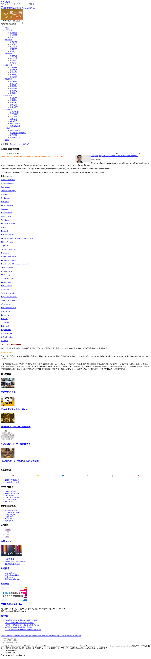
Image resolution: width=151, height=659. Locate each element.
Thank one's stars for (8, 249)
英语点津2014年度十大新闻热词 (16, 444)
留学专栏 (13, 102)
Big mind (4, 231)
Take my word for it (8, 300)
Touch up (4, 209)
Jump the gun (10, 515)
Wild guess (5, 202)
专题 (6, 541)
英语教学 (8, 109)
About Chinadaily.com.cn (10, 636)
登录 (31, 4)
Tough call (5, 322)
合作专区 (8, 128)
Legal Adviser (61, 636)
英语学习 (13, 135)
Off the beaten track (8, 180)
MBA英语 (13, 121)
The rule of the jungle (8, 191)
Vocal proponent (7, 267)
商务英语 (13, 116)
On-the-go (4, 194)
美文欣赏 (13, 49)
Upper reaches (6, 330)
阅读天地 (8, 40)
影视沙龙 (13, 77)
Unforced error (6, 213)
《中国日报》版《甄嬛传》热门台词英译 (20, 461)
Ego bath (4, 319)
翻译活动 (13, 88)
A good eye (5, 246)
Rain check (5, 326)
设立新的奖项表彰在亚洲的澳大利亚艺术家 (22, 625)
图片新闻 (13, 47)
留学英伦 (13, 105)
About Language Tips (26, 636)
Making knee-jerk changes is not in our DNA (17, 238)
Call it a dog (5, 311)
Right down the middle (9, 297)
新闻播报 (13, 68)
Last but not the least (8, 308)
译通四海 (8, 79)
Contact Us (70, 636)
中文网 (9, 8)
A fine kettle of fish (12, 575)
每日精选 (13, 33)
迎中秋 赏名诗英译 (12, 564)
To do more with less (8, 293)
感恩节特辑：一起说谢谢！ (16, 561)
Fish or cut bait (6, 286)
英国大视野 (14, 107)
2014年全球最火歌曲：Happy (14, 409)
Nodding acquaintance (9, 256)
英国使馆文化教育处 (18, 133)
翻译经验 (13, 86)
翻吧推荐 (5, 568)
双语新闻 (13, 42)
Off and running (6, 337)
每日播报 (13, 35)
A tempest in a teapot (12, 513)
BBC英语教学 (15, 123)
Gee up (3, 227)
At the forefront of (7, 183)
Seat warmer (5, 187)
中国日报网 (5, 2)
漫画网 (15, 8)
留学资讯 (5, 616)
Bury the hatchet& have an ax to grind (14, 264)
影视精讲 (13, 70)
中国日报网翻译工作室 (11, 604)
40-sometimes (6, 304)
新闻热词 (13, 56)
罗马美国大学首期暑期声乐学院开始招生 (21, 620)
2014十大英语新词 (12, 480)
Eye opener (9, 521)
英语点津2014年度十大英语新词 (16, 426)
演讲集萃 (13, 72)
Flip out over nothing (8, 260)
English (3, 8)
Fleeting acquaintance (8, 275)
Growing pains (6, 271)
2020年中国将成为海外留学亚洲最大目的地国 (23, 630)
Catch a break (6, 216)
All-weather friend (7, 278)
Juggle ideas (9, 517)
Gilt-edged (5, 289)
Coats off (8, 519)
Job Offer (77, 636)
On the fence (5, 198)
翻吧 (7, 140)
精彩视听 (8, 65)
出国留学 (13, 98)
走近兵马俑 (9, 559)
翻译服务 (13, 93)
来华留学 (13, 100)
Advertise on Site (41, 636)
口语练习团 (14, 114)
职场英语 (13, 119)
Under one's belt (11, 511)
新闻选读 (13, 44)
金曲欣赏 (13, 75)
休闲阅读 (13, 51)
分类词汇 (13, 61)
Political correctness (8, 224)
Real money (5, 253)
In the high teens (7, 205)
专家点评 (13, 84)
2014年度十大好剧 (12, 482)
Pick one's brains (7, 242)
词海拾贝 (8, 54)
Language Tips (15, 144)
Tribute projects (10, 491)
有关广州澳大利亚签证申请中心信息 (19, 623)
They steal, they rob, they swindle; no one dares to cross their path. (114, 156)
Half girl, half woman (12, 579)
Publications (51, 636)
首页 (7, 28)
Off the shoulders (7, 333)
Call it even (9, 577)
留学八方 (8, 95)
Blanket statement (7, 235)
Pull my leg (5, 315)
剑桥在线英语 (15, 126)
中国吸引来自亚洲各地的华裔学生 (18, 627)
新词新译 (13, 63)
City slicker (5, 220)
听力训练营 (14, 112)
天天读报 (8, 30)
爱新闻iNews (23, 8)
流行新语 (13, 58)
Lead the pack (6, 282)
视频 (11, 37)
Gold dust (4, 341)
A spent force (10, 573)
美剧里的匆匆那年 (9, 392)
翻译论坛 (31, 8)
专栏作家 (13, 81)
